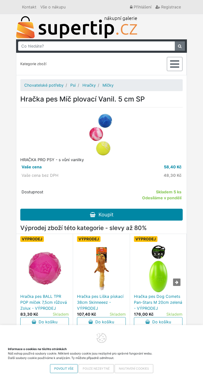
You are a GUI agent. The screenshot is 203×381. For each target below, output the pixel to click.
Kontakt (29, 6)
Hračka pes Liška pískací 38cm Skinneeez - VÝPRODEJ (100, 302)
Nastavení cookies (134, 368)
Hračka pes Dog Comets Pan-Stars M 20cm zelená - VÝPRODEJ (158, 302)
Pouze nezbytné (96, 368)
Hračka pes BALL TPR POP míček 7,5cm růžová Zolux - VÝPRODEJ (43, 302)
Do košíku (46, 321)
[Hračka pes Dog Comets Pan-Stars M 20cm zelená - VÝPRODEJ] (158, 268)
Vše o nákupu (53, 6)
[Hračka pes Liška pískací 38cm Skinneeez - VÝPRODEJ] (101, 268)
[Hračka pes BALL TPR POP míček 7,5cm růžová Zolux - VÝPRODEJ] (44, 268)
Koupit (104, 215)
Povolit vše (64, 368)
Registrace (170, 6)
